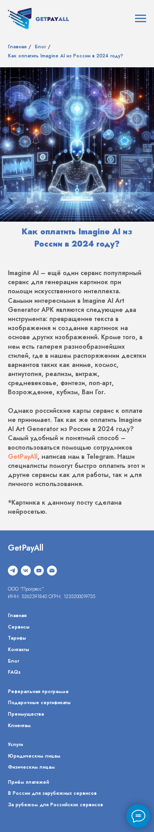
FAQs (14, 672)
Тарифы (17, 638)
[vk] (26, 571)
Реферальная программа (38, 691)
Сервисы (19, 627)
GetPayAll (23, 456)
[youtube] (39, 571)
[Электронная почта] (52, 571)
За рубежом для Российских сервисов (55, 804)
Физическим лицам (31, 767)
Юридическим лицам (34, 756)
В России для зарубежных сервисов (52, 793)
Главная (17, 46)
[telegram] (13, 571)
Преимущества (26, 714)
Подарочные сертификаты (39, 702)
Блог (40, 46)
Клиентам (19, 725)
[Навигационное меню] (140, 19)
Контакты (18, 649)
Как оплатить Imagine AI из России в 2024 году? (65, 55)
